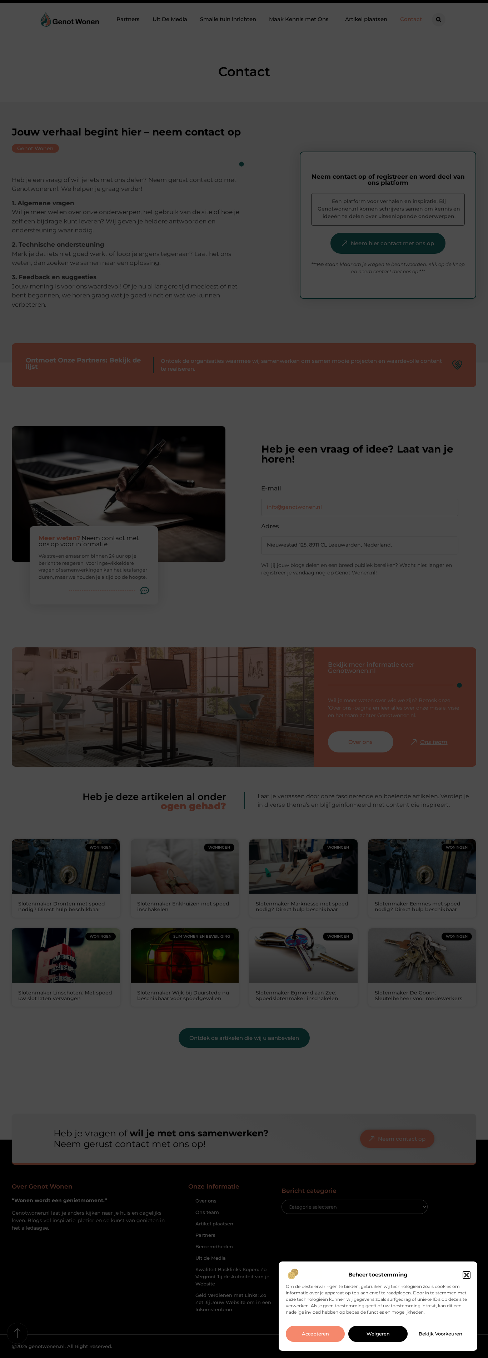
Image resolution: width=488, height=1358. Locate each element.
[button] (466, 1275)
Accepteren (315, 1334)
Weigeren (378, 1334)
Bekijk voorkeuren (440, 1334)
